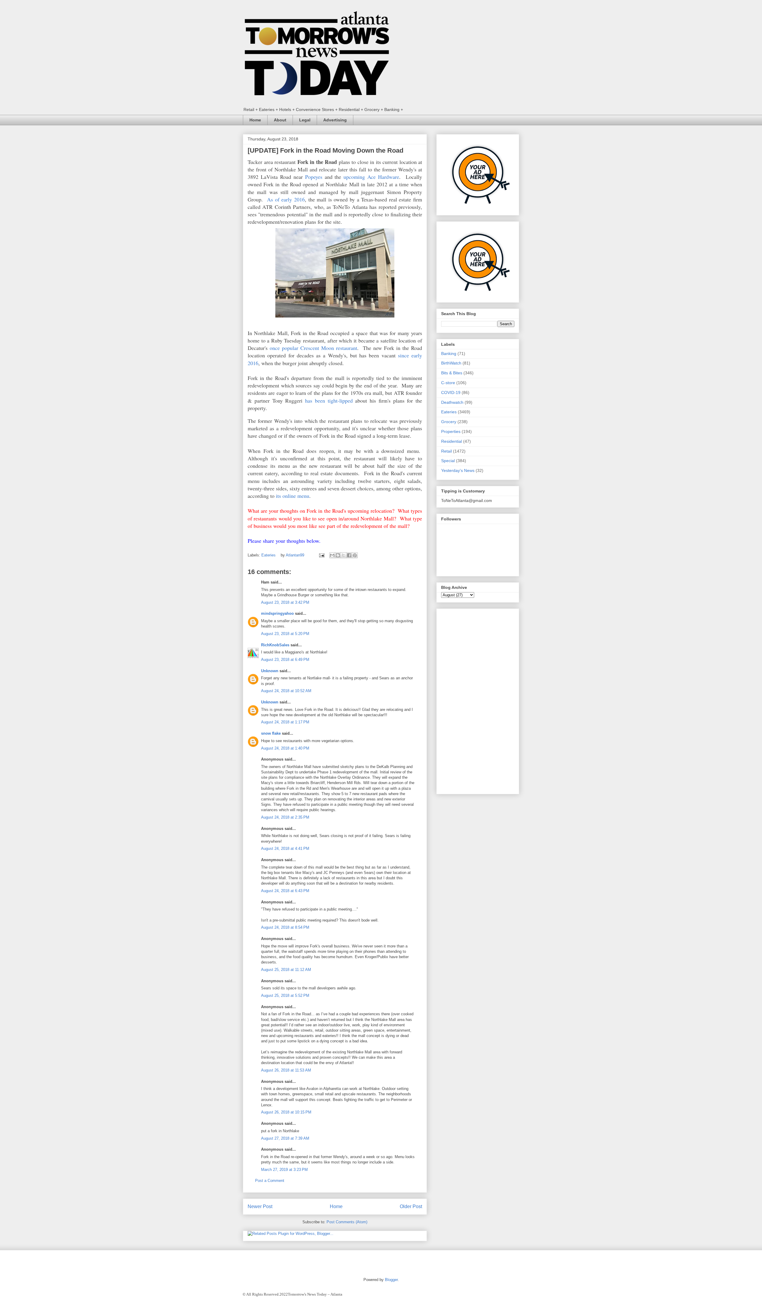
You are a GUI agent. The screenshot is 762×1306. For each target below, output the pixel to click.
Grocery (448, 421)
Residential (451, 441)
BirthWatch (451, 363)
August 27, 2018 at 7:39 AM (285, 1138)
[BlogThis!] (338, 555)
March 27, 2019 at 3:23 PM (284, 1169)
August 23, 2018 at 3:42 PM (285, 602)
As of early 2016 (286, 199)
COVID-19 (450, 392)
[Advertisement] (477, 700)
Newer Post (260, 1206)
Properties (450, 431)
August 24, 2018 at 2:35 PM (285, 817)
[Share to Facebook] (349, 555)
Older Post (411, 1206)
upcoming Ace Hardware (371, 176)
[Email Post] (321, 555)
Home (255, 120)
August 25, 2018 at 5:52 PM (285, 995)
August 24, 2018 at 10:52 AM (286, 691)
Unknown (269, 671)
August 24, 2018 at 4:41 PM (285, 848)
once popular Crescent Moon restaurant (313, 347)
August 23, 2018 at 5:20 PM (285, 633)
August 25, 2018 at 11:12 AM (286, 969)
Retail (446, 451)
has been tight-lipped (329, 400)
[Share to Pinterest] (355, 555)
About (280, 120)
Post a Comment (269, 1180)
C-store (448, 382)
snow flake (271, 733)
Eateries (268, 555)
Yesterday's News (457, 470)
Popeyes (313, 176)
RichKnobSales (275, 645)
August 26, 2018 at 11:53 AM (286, 1070)
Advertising (335, 120)
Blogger (391, 1279)
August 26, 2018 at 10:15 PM (286, 1112)
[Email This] (332, 555)
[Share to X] (343, 555)
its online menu (292, 495)
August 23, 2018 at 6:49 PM (285, 659)
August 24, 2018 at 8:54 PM (285, 927)
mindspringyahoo (277, 613)
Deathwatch (452, 402)
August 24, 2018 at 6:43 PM (285, 891)
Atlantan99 (295, 555)
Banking (448, 353)
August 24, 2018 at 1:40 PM (285, 748)
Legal (304, 120)
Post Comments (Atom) (347, 1222)
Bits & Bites (451, 372)
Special (448, 460)
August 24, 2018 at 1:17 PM (285, 722)
